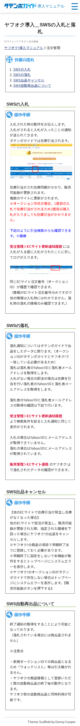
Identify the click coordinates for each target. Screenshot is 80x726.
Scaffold (45, 722)
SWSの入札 (22, 69)
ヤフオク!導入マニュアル (23, 47)
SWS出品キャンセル (28, 80)
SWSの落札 (22, 74)
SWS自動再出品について (32, 85)
